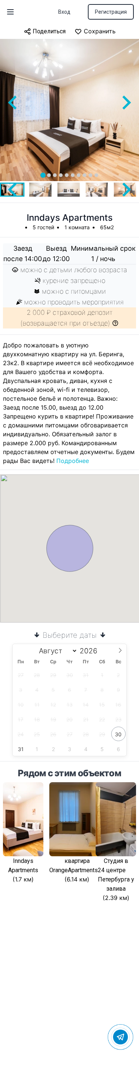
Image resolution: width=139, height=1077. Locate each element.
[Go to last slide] (13, 102)
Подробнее (72, 460)
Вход (64, 12)
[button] (40, 190)
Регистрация (111, 12)
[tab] (43, 175)
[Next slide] (125, 102)
